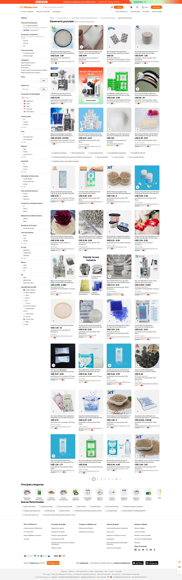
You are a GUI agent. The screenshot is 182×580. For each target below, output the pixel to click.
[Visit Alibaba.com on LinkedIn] (139, 550)
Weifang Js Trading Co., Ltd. (115, 293)
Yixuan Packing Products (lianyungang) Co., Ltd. (119, 61)
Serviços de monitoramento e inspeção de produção (63, 543)
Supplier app (84, 563)
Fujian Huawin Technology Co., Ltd (117, 247)
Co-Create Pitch (28, 532)
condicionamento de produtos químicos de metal (88, 510)
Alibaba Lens (34, 563)
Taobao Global (99, 571)
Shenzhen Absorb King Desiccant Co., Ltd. (147, 144)
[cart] (137, 7)
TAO (106, 571)
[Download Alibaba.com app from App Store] (138, 563)
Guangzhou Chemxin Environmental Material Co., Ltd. (147, 61)
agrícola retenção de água (65, 506)
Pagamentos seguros (57, 528)
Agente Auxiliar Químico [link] (125, 18)
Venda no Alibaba (139, 528)
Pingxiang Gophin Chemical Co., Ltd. (89, 61)
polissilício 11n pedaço (47, 506)
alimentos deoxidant (102, 157)
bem (43, 80)
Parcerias (137, 542)
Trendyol (111, 571)
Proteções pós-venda (57, 539)
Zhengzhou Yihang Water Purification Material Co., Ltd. (63, 61)
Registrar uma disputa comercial (116, 535)
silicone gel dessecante (78, 153)
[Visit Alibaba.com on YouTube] (151, 550)
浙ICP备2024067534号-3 (139, 577)
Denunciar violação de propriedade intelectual (117, 543)
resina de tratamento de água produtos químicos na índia (59, 515)
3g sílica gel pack (50, 510)
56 (116, 479)
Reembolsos (110, 539)
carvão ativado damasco (96, 153)
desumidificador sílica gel (138, 153)
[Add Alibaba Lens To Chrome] (53, 563)
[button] (112, 7)
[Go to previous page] (90, 479)
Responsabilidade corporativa (32, 535)
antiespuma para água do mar (32, 510)
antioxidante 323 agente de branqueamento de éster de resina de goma (72, 157)
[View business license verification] (108, 577)
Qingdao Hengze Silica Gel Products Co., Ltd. (63, 248)
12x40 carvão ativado (30, 506)
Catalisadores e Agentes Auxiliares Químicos (84, 18)
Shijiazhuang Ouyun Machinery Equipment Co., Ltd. (147, 101)
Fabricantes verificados (86, 528)
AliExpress (64, 571)
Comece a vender (139, 532)
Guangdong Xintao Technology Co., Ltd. (118, 201)
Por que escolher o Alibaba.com (33, 528)
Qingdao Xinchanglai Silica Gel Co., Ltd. (146, 248)
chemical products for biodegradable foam (134, 510)
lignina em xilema (65, 510)
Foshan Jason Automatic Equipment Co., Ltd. (63, 142)
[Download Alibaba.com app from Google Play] (152, 563)
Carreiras (26, 539)
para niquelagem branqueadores (117, 153)
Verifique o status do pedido (142, 535)
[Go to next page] (120, 479)
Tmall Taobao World (81, 571)
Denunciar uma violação (114, 548)
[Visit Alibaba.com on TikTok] (154, 550)
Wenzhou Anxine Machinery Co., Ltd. (61, 101)
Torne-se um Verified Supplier (143, 539)
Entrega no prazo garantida (59, 535)
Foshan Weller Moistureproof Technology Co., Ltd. (119, 101)
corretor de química (118, 157)
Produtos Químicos (62, 18)
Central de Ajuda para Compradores (117, 528)
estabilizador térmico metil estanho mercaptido (66, 161)
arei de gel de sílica (112, 510)
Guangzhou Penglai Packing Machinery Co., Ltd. (147, 293)
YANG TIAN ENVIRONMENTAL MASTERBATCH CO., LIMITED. (91, 248)
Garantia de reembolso (58, 532)
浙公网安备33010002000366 (122, 577)
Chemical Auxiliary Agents (107, 18)
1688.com (71, 571)
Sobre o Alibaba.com (30, 524)
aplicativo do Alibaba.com (122, 563)
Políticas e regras (56, 548)
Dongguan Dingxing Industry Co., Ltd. (89, 146)
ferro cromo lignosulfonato (137, 157)
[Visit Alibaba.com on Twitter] (143, 550)
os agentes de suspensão (59, 153)
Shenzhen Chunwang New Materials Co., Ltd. (91, 201)
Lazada (91, 571)
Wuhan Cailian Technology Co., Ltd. (61, 293)
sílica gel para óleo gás (112, 506)
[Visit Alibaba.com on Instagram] (147, 550)
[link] (179, 562)
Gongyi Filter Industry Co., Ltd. (87, 335)
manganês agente (96, 506)
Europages (118, 571)
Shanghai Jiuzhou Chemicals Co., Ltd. (61, 336)
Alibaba (52, 18)
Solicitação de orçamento (86, 532)
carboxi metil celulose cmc (31, 515)
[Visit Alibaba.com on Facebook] (135, 550)
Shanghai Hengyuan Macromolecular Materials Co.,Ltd (63, 200)
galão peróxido (82, 506)
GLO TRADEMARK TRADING (115, 144)
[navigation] (34, 249)
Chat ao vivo (110, 532)
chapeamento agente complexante (133, 506)
